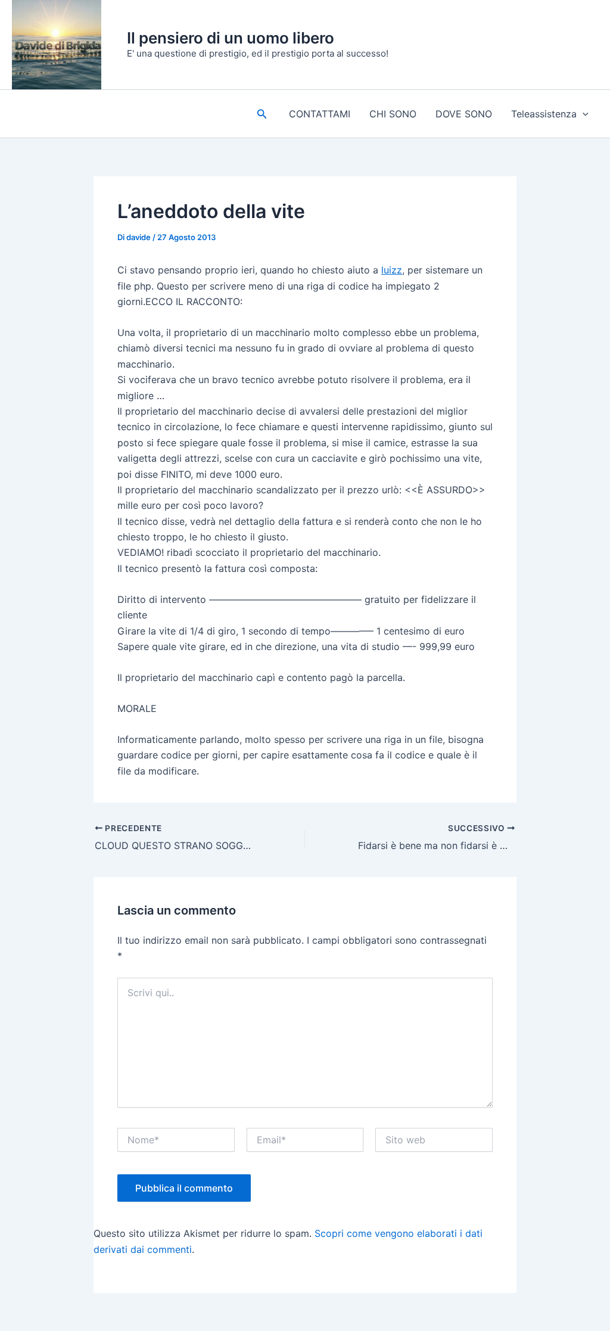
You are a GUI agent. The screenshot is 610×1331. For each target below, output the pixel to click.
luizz (391, 270)
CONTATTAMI (319, 114)
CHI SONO (392, 114)
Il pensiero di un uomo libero (230, 38)
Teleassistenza (544, 114)
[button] (262, 114)
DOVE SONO (463, 114)
